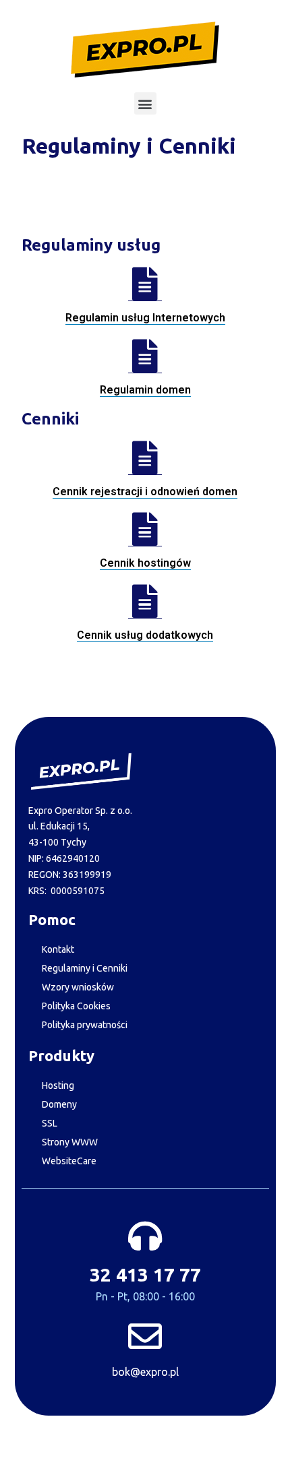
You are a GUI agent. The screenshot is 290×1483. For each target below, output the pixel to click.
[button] (145, 103)
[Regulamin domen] (145, 356)
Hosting (58, 1085)
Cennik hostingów (145, 563)
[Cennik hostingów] (145, 529)
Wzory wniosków (78, 987)
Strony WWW (70, 1142)
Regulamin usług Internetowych (145, 317)
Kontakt (58, 949)
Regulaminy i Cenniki (84, 968)
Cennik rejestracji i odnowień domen (145, 491)
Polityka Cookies (76, 1006)
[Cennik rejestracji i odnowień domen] (145, 458)
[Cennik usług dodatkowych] (145, 601)
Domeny (59, 1104)
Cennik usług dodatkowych (145, 635)
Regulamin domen (145, 389)
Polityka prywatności (84, 1024)
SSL (49, 1123)
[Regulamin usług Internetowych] (145, 284)
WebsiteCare (69, 1161)
